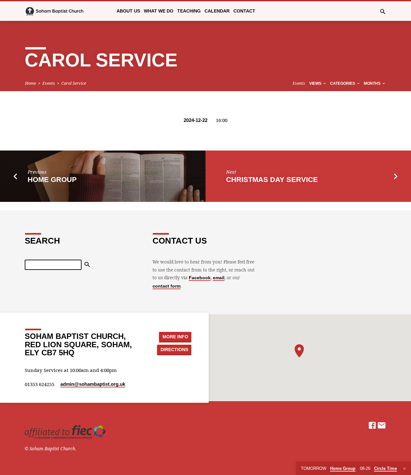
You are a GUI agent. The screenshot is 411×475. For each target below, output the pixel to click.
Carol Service (73, 83)
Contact (244, 11)
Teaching (189, 11)
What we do (158, 11)
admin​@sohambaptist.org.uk (92, 384)
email (218, 277)
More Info (175, 336)
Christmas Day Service (272, 180)
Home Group (52, 180)
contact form (166, 286)
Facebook (200, 277)
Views (315, 83)
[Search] (87, 265)
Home (30, 83)
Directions (174, 349)
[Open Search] (382, 11)
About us (128, 11)
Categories (343, 83)
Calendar (217, 11)
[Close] (404, 468)
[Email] (381, 425)
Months (372, 83)
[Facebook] (372, 425)
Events (48, 83)
